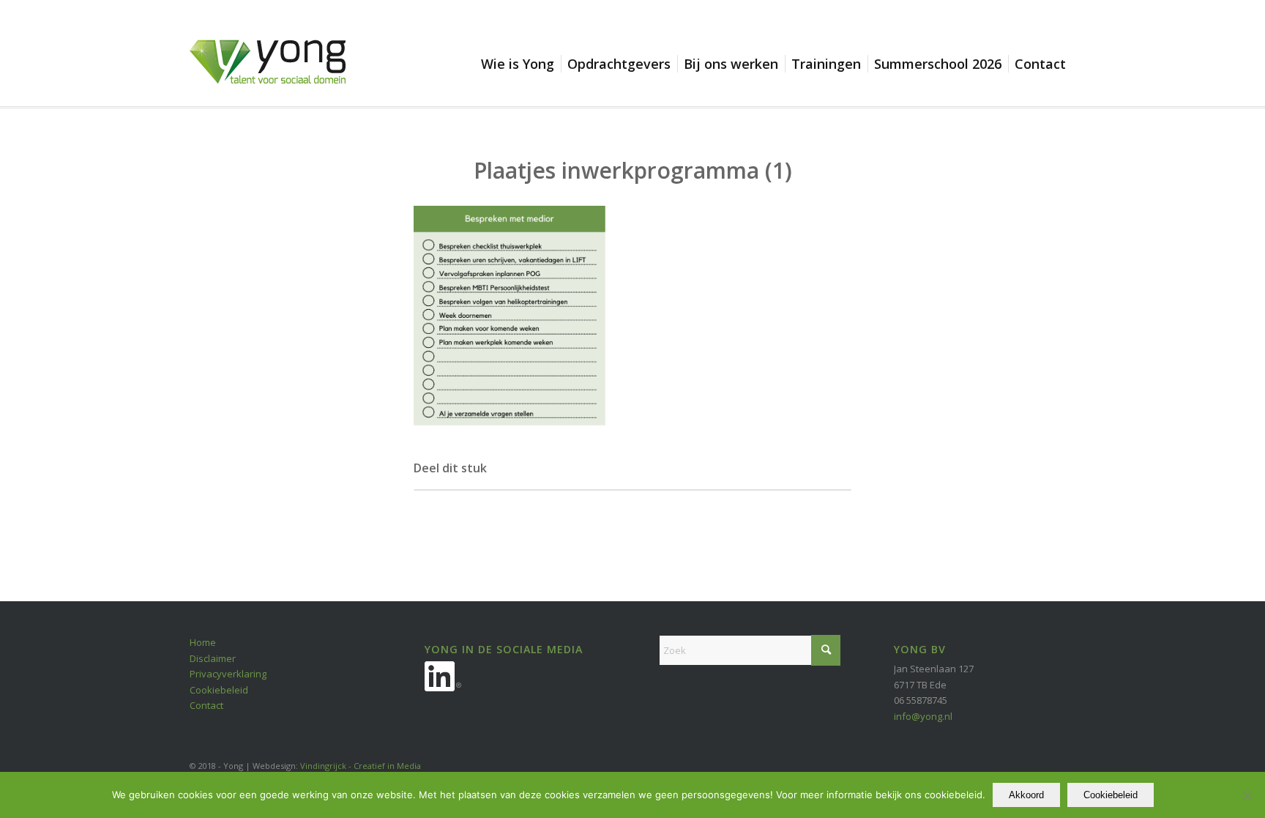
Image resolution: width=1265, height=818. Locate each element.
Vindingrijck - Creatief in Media (360, 765)
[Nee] (1246, 795)
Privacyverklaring (228, 673)
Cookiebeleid (219, 689)
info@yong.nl (923, 716)
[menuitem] (521, 63)
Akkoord (1026, 794)
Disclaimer (213, 658)
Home (203, 642)
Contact (206, 705)
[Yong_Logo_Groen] (268, 73)
